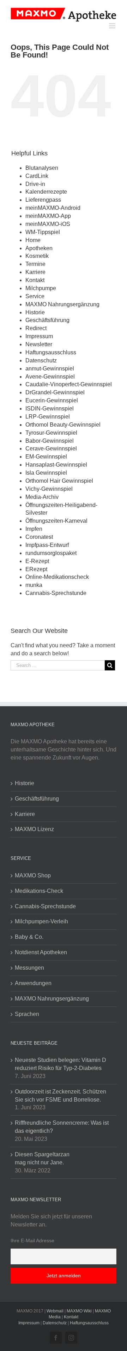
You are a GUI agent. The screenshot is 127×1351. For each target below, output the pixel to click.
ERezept (36, 569)
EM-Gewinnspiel (46, 457)
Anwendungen (33, 983)
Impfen (33, 529)
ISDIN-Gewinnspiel (49, 409)
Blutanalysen (41, 168)
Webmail (55, 1311)
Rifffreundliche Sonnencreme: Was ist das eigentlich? (62, 1127)
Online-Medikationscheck (57, 577)
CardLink (36, 176)
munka (33, 585)
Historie (35, 312)
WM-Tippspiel (42, 232)
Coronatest (39, 537)
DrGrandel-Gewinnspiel (55, 392)
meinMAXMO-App (48, 216)
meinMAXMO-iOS (47, 224)
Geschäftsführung (47, 320)
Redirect (36, 328)
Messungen (29, 968)
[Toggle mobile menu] (112, 25)
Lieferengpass (43, 200)
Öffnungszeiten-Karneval (56, 521)
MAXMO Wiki (79, 1311)
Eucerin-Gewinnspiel (51, 400)
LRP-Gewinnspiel (47, 417)
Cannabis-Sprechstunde (55, 593)
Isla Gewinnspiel (46, 473)
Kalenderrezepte (46, 192)
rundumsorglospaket (51, 553)
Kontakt (34, 280)
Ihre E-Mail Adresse (32, 1240)
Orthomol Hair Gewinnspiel (59, 481)
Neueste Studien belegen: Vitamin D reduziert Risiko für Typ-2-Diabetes (60, 1064)
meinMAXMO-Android (52, 208)
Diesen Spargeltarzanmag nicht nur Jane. (42, 1158)
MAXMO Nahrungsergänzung (62, 304)
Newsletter (38, 344)
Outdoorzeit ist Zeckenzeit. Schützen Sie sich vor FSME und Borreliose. (60, 1096)
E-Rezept (37, 561)
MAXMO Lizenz (34, 829)
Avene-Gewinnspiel (50, 377)
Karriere (35, 272)
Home (33, 240)
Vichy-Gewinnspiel (49, 489)
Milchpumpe (40, 288)
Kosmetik (37, 256)
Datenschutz (41, 360)
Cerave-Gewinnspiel (51, 449)
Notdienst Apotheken (41, 952)
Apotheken (39, 248)
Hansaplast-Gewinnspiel (56, 465)
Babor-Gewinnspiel (49, 441)
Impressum (39, 336)
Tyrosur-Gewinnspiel (51, 433)
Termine (35, 264)
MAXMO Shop (33, 875)
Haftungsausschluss (50, 352)
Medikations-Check (39, 891)
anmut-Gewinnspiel (49, 369)
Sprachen (27, 1014)
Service (34, 296)
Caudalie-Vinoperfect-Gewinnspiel (68, 384)
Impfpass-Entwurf (47, 545)
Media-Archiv (42, 497)
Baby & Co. (29, 937)
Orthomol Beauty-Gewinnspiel (63, 425)
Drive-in (35, 184)
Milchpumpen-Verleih (41, 921)
